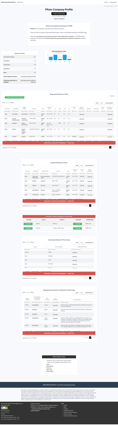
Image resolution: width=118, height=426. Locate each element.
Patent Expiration (81, 108)
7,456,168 (82, 180)
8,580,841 (74, 136)
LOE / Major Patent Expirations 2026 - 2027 (10, 417)
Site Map (3, 413)
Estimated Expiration (82, 246)
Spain (26, 267)
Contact (106, 2)
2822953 (27, 325)
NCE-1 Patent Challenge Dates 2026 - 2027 (10, 419)
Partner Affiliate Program (70, 412)
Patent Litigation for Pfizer (10, 76)
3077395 (26, 314)
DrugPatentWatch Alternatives (7, 415)
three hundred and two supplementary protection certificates (63, 38)
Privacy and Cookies (5, 410)
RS (69, 108)
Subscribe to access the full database (55, 142)
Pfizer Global (49, 366)
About (65, 405)
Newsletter (20, 2)
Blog (65, 407)
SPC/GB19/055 (35, 325)
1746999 (26, 304)
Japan (26, 263)
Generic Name (24, 108)
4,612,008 (82, 190)
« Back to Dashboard (59, 18)
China (26, 256)
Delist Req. (102, 108)
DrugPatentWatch (8, 2)
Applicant (7, 108)
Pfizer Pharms (50, 371)
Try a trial (59, 385)
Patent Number (58, 246)
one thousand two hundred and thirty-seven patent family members (55, 36)
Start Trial (71, 142)
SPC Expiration (55, 299)
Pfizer (6, 113)
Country (35, 246)
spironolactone (25, 113)
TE (55, 108)
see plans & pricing (69, 385)
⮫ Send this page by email (59, 13)
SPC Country (47, 299)
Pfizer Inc (48, 368)
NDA (43, 108)
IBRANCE (34, 180)
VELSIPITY (14, 136)
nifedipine (43, 190)
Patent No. (74, 108)
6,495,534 (82, 176)
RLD (64, 108)
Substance (96, 108)
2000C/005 (34, 309)
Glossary (112, 95)
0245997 (27, 309)
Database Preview (68, 410)
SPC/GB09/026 (35, 318)
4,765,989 (82, 194)
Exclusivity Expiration (109, 108)
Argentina (27, 252)
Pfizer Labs (49, 369)
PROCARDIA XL (36, 190)
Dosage (34, 108)
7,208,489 (82, 185)
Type (60, 108)
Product (89, 108)
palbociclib (43, 180)
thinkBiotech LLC (18, 403)
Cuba (26, 260)
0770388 (26, 318)
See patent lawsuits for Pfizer (28, 76)
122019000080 (35, 304)
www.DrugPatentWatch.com (48, 407)
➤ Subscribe (28, 223)
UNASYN (14, 129)
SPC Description (77, 299)
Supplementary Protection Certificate (37, 298)
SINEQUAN (14, 123)
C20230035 (34, 314)
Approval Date (49, 108)
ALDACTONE (15, 113)
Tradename (15, 108)
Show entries (8, 102)
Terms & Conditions (5, 412)
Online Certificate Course (70, 415)
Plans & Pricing (112, 2)
